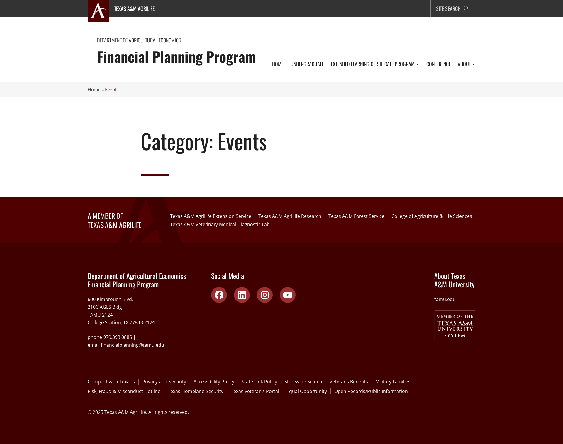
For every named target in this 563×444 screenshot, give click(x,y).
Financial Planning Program (176, 56)
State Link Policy (259, 381)
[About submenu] (473, 64)
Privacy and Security (164, 381)
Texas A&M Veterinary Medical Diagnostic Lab (220, 224)
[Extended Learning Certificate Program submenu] (417, 64)
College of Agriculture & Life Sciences (431, 216)
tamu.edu (445, 299)
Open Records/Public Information (371, 391)
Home (94, 89)
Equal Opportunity (306, 391)
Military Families (393, 381)
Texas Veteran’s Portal (255, 391)
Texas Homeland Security (195, 391)
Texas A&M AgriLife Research (289, 216)
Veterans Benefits (349, 381)
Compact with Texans (111, 381)
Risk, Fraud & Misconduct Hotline (124, 391)
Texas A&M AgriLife (134, 8)
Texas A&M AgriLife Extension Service (210, 216)
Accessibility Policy (214, 381)
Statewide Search (303, 381)
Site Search (448, 8)
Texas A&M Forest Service (356, 216)
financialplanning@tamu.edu (132, 345)
